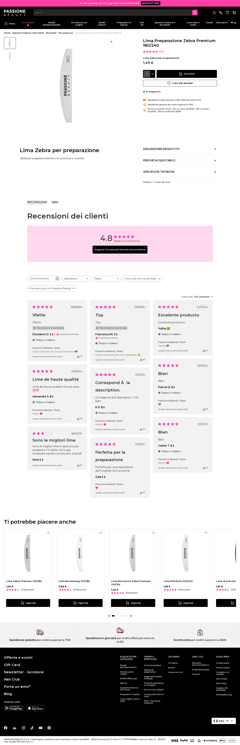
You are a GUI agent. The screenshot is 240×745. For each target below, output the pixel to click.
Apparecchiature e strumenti (165, 23)
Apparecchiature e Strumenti (28, 33)
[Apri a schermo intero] (111, 41)
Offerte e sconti (18, 658)
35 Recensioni (79, 589)
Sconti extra (182, 640)
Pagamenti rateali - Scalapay (153, 678)
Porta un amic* (17, 687)
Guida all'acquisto (200, 670)
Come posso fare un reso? (154, 695)
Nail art (142, 23)
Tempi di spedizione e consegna (153, 684)
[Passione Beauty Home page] (14, 12)
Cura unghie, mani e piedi (130, 700)
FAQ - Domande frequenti (152, 702)
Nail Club (12, 679)
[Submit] (195, 12)
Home (7, 33)
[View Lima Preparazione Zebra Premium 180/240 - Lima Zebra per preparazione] (10, 43)
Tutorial (196, 674)
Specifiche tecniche (159, 171)
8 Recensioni (184, 589)
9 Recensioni (132, 592)
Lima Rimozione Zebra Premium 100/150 (131, 583)
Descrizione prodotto (161, 149)
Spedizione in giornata (101, 638)
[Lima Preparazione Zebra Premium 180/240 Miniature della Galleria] (10, 49)
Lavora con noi (175, 672)
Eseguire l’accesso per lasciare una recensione (120, 249)
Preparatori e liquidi (124, 23)
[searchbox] (40, 278)
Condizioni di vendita (222, 673)
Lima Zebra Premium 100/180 (24, 581)
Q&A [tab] (54, 202)
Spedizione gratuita (22, 640)
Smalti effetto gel (128, 679)
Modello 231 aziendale (221, 689)
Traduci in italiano (45, 340)
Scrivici (171, 668)
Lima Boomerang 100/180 (74, 581)
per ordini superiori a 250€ (208, 640)
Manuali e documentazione (200, 664)
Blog (233, 22)
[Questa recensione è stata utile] (78, 356)
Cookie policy (222, 663)
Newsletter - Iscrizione (24, 672)
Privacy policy (223, 668)
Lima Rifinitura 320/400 (178, 581)
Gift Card (12, 665)
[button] (109, 616)
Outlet (209, 22)
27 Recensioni (27, 589)
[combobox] (115, 12)
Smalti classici (102, 23)
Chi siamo (173, 663)
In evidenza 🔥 (28, 23)
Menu (12, 23)
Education (221, 22)
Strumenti (51, 33)
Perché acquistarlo (159, 160)
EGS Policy (221, 683)
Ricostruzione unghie (79, 23)
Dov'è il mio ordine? (154, 690)
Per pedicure (65, 33)
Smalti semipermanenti (52, 23)
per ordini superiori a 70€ (53, 640)
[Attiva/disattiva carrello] (234, 13)
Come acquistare (152, 665)
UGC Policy (221, 679)
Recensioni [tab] (37, 202)
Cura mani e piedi (193, 23)
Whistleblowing (224, 695)
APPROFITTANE (150, 3)
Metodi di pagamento (150, 671)
